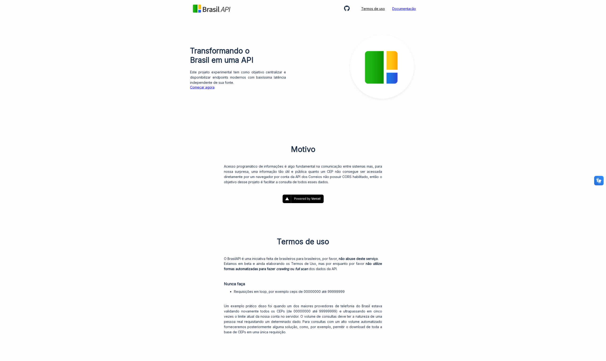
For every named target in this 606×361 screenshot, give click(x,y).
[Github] (349, 8)
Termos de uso (373, 9)
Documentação (404, 9)
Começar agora (202, 87)
